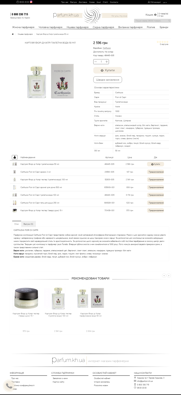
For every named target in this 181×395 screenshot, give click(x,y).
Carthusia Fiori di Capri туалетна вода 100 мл (40, 195)
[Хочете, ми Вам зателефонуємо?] (9, 385)
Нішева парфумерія (78, 27)
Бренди (164, 27)
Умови (92, 2)
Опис (16, 224)
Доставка (83, 2)
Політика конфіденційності (23, 385)
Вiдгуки (73, 2)
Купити (157, 164)
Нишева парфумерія (25, 34)
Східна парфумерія (103, 27)
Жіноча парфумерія (23, 27)
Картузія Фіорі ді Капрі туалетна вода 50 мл (40, 164)
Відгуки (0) (28, 224)
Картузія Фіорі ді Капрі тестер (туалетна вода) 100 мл (44, 179)
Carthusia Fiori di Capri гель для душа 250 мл (40, 203)
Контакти (114, 2)
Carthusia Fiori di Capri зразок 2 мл (36, 172)
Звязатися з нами (60, 378)
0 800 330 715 (20, 14)
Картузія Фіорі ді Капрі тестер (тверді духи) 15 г (42, 210)
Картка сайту (58, 382)
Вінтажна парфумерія (130, 27)
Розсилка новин (101, 385)
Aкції (99, 2)
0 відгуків (164, 44)
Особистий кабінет (102, 378)
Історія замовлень (102, 382)
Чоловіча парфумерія (50, 27)
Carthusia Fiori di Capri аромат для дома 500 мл (41, 187)
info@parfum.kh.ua (145, 381)
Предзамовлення (156, 172)
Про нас (64, 2)
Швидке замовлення (107, 79)
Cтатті (105, 2)
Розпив (151, 27)
